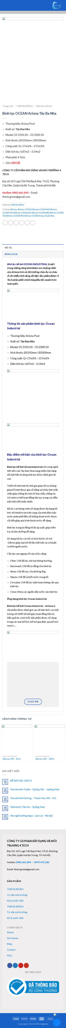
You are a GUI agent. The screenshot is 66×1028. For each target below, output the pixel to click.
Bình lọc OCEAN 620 (22, 212)
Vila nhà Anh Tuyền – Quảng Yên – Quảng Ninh (34, 789)
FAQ (9, 955)
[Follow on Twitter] (15, 965)
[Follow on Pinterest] (20, 965)
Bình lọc (13, 209)
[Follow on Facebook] (9, 965)
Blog (9, 943)
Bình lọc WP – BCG (12, 759)
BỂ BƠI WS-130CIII (21, 780)
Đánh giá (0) (11, 254)
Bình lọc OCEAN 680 (40, 212)
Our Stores (12, 938)
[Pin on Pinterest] (27, 222)
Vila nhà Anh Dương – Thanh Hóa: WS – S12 (33, 798)
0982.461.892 (23, 862)
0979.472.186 (41, 862)
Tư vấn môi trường (17, 894)
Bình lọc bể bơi (44, 105)
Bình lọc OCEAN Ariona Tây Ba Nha (39, 216)
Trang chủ (7, 105)
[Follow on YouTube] (26, 965)
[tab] (33, 247)
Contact (11, 949)
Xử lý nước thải (15, 900)
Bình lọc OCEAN (25, 209)
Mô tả (8, 247)
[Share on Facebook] (10, 222)
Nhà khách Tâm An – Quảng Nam (27, 806)
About (10, 932)
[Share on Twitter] (16, 222)
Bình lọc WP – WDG (45, 759)
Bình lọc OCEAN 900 (15, 216)
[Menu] (8, 5)
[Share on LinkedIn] (32, 222)
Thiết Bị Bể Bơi (24, 105)
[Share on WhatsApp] (5, 222)
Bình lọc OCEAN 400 (41, 209)
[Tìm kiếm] (3, 5)
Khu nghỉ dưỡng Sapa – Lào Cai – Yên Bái (31, 815)
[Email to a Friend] (21, 222)
